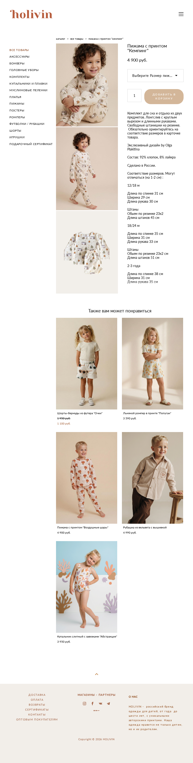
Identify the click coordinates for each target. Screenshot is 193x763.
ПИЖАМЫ (16, 103)
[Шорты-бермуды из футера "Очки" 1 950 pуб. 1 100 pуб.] (86, 363)
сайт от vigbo (96, 752)
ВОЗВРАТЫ (37, 704)
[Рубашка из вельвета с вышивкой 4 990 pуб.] (152, 478)
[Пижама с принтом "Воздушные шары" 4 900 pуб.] (86, 478)
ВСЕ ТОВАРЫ (19, 50)
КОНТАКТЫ (37, 714)
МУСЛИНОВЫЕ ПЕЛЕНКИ (28, 90)
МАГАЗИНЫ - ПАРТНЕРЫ (97, 694)
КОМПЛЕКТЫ (19, 77)
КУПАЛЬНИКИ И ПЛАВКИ (28, 83)
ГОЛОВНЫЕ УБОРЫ (24, 70)
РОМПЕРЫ (17, 117)
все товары (76, 38)
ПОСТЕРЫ (16, 110)
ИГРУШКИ (16, 137)
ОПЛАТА (37, 699)
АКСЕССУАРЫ (19, 56)
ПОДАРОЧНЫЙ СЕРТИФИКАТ (31, 144)
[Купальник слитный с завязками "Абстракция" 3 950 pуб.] (86, 587)
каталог (60, 38)
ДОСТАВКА (36, 694)
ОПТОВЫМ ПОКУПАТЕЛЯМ (37, 719)
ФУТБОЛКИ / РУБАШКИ (26, 124)
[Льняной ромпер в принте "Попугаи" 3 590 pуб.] (152, 363)
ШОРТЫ (15, 130)
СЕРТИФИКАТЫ (37, 709)
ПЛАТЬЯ (15, 97)
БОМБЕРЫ (16, 63)
